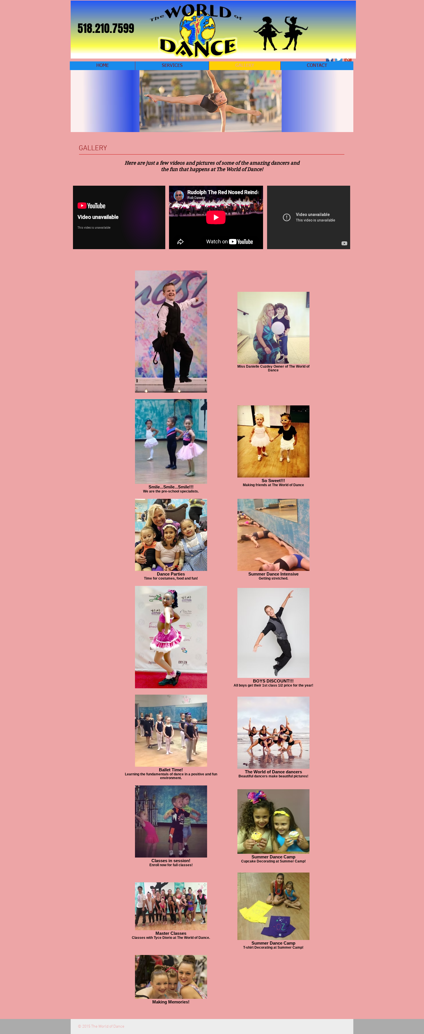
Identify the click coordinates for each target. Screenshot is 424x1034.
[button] (212, 101)
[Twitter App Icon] (338, 58)
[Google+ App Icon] (348, 58)
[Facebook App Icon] (329, 58)
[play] (341, 127)
